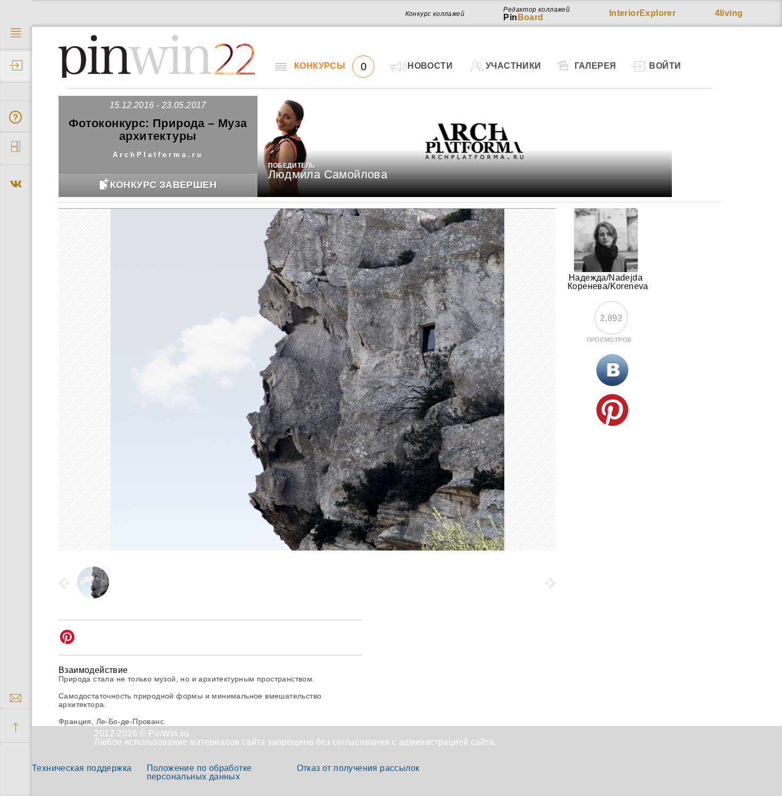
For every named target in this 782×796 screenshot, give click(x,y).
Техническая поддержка (81, 768)
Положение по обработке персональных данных (199, 772)
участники (514, 65)
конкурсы (330, 66)
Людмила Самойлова (328, 174)
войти (665, 65)
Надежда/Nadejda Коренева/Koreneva (608, 282)
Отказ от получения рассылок (358, 768)
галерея (596, 65)
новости (430, 65)
